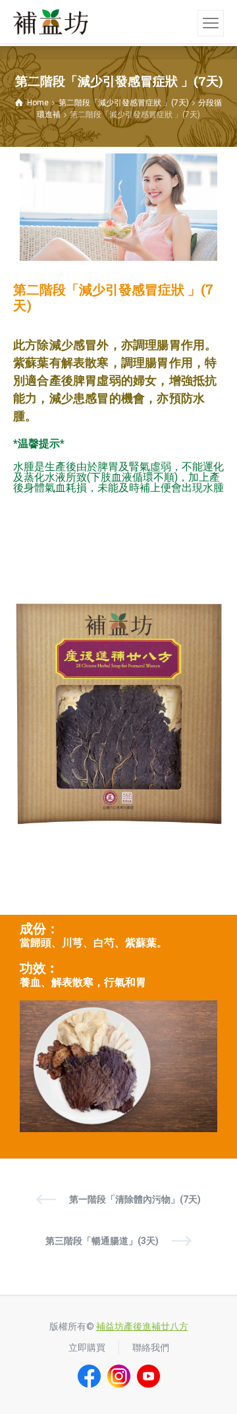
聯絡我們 (150, 1347)
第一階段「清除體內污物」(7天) (135, 1199)
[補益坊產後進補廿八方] (50, 21)
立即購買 (86, 1347)
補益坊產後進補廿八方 (142, 1326)
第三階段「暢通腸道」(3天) (102, 1241)
